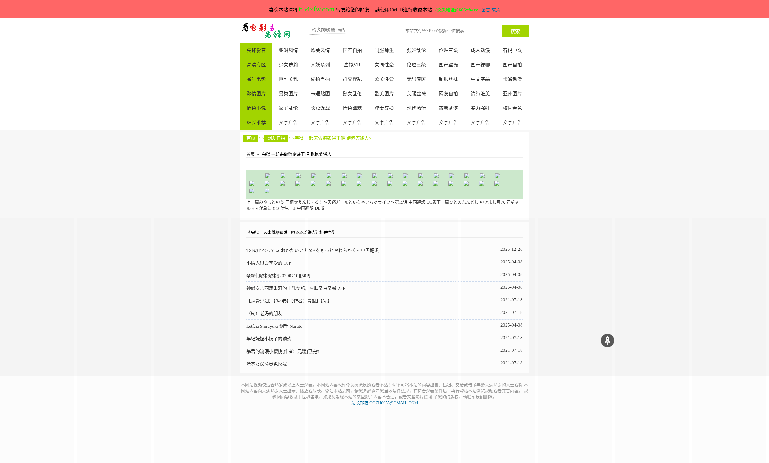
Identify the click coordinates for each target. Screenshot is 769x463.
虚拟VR (352, 64)
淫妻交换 (384, 108)
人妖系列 (320, 64)
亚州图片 (512, 93)
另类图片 (288, 93)
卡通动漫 (512, 79)
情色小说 (256, 108)
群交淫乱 (352, 79)
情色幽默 (352, 108)
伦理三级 (448, 50)
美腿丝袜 (416, 93)
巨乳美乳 (288, 79)
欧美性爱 (384, 79)
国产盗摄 (448, 64)
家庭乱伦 (288, 108)
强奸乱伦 (416, 50)
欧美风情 (320, 50)
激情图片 (256, 93)
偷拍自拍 (320, 79)
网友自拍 (448, 93)
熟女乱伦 (352, 93)
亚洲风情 (288, 50)
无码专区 (416, 79)
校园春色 (512, 108)
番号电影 (256, 79)
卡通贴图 (320, 93)
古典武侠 (448, 108)
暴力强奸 (480, 108)
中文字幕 (480, 79)
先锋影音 (256, 50)
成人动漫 (480, 50)
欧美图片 (384, 93)
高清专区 (256, 64)
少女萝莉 (288, 64)
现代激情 (416, 108)
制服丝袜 (448, 79)
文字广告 (288, 122)
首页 (250, 138)
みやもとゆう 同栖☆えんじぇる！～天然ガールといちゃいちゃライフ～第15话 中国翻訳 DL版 (341, 202)
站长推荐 (256, 122)
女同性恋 (384, 64)
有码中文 (512, 50)
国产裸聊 (480, 64)
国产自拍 (352, 50)
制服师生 (384, 50)
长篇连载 (320, 108)
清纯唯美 (480, 93)
